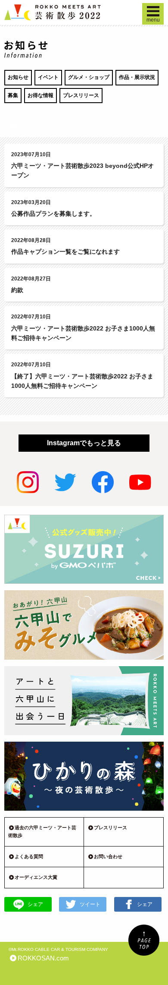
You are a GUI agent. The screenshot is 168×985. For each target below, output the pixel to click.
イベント (48, 77)
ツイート (90, 904)
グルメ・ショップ (88, 77)
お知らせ (18, 77)
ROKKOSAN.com (43, 958)
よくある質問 (29, 856)
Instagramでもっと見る (84, 443)
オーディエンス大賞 (36, 877)
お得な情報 (40, 95)
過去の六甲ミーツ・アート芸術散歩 (42, 831)
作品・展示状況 (137, 77)
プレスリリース (81, 95)
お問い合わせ (108, 856)
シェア (35, 904)
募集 (13, 95)
